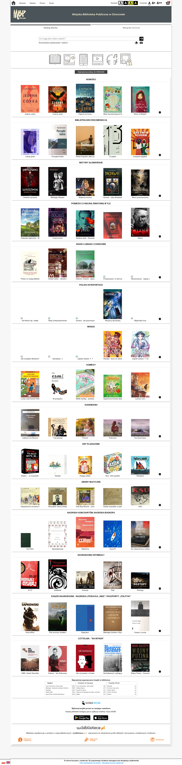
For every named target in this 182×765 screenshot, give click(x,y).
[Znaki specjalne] (141, 42)
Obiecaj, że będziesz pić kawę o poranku (88, 692)
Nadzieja (48, 690)
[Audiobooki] (69, 65)
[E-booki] (84, 65)
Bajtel (78, 694)
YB (130, 3)
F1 (154, 3)
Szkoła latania (81, 688)
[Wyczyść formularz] (136, 42)
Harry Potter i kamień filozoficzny (55, 694)
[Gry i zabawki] (126, 65)
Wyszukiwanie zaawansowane (49, 42)
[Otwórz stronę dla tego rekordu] (31, 99)
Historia (33, 3)
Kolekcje (65, 42)
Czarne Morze (111, 690)
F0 (149, 3)
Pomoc (42, 3)
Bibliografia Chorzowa (131, 28)
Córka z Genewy (112, 692)
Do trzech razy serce (113, 688)
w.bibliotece (79, 733)
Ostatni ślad (49, 692)
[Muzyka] (112, 65)
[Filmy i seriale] (98, 65)
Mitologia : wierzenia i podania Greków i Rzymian (60, 688)
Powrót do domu (81, 690)
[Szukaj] (141, 39)
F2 (159, 3)
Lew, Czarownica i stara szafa (54, 686)
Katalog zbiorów (50, 28)
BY (135, 3)
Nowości (22, 3)
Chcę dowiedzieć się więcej (90, 763)
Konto (51, 3)
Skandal (109, 686)
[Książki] (55, 65)
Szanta (109, 694)
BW (125, 3)
